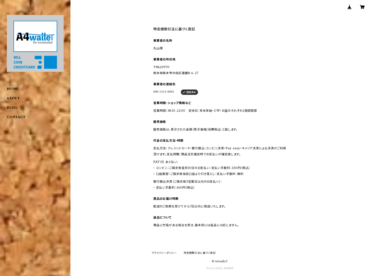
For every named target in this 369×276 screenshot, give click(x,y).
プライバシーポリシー (164, 252)
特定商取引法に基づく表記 (200, 252)
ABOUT (13, 98)
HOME (13, 89)
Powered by (215, 268)
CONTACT (16, 117)
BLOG (12, 108)
